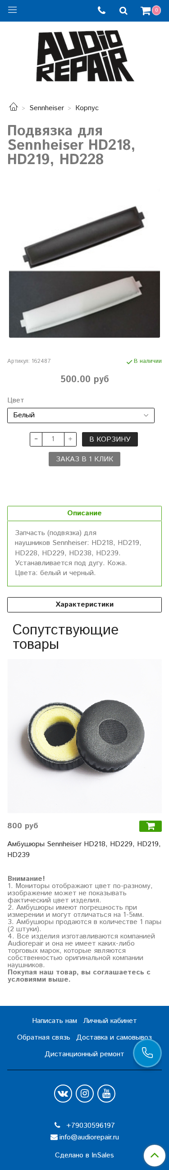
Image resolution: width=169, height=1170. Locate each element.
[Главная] (13, 108)
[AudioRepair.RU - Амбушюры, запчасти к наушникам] (85, 54)
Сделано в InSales (84, 1155)
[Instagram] (85, 1094)
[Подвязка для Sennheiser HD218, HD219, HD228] (84, 262)
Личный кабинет (110, 1021)
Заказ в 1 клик (84, 459)
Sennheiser (46, 108)
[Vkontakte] (63, 1094)
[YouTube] (106, 1094)
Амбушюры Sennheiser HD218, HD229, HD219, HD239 (84, 849)
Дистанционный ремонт (84, 1054)
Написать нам (54, 1021)
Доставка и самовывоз (114, 1037)
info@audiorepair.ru (89, 1137)
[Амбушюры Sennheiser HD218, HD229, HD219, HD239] (84, 736)
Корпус (87, 108)
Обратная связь (43, 1037)
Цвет (15, 400)
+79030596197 (89, 1126)
